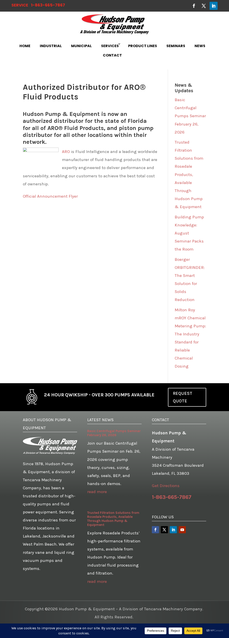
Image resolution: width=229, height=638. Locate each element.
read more (97, 491)
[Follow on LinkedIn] (214, 6)
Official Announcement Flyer (50, 196)
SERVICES (110, 45)
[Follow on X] (204, 6)
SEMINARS (175, 45)
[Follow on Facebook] (194, 6)
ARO (66, 151)
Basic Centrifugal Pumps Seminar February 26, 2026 (190, 115)
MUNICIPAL (81, 45)
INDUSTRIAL (51, 45)
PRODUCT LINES (142, 45)
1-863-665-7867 (48, 5)
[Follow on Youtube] (182, 529)
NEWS (200, 45)
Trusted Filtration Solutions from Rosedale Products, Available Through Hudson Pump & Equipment (189, 174)
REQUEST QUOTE (182, 397)
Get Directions (166, 485)
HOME (24, 45)
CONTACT (112, 55)
